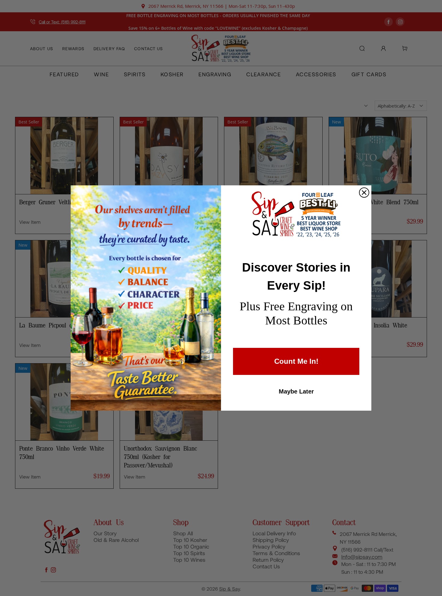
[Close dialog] (364, 192)
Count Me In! (296, 361)
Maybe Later (296, 391)
